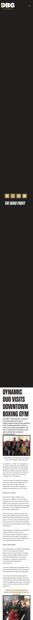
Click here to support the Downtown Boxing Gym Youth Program (16, 593)
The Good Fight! (15, 203)
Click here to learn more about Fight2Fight (16, 590)
